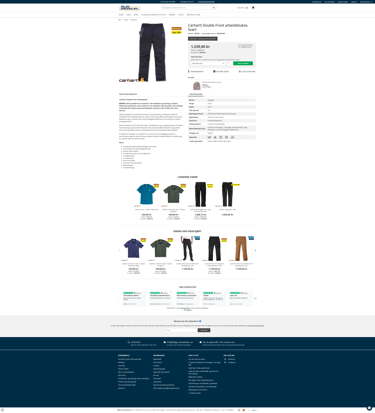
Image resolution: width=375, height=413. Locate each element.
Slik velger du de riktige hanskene (200, 380)
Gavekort (121, 388)
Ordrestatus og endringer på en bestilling (133, 378)
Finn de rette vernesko (196, 359)
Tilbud (126, 20)
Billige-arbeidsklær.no (125, 410)
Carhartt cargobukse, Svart (227, 209)
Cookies (156, 366)
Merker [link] (172, 15)
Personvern (157, 362)
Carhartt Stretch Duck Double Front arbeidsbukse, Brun (241, 265)
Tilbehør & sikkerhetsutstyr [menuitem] (153, 15)
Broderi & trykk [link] (193, 15)
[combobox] (188, 7)
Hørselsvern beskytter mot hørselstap (202, 387)
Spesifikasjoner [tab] (196, 94)
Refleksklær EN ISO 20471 (197, 390)
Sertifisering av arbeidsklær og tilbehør (202, 383)
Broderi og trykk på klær (127, 382)
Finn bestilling (329, 2)
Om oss (156, 375)
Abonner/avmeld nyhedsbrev (164, 385)
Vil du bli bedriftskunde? (127, 385)
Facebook (231, 359)
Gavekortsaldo (343, 2)
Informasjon (159, 355)
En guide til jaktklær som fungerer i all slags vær (204, 363)
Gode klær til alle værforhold (198, 368)
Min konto (122, 375)
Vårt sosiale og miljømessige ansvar (166, 388)
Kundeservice (316, 2)
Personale (157, 378)
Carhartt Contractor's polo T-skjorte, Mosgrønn (173, 210)
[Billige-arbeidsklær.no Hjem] (129, 8)
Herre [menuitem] (121, 15)
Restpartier (133, 20)
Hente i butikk (123, 369)
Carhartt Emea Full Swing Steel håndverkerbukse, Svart (214, 265)
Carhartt (211, 100)
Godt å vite (193, 355)
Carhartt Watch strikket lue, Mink (211, 82)
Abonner (204, 330)
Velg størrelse (196, 57)
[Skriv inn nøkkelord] (214, 7)
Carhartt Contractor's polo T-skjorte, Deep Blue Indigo (133, 265)
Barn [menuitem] (136, 15)
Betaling (121, 362)
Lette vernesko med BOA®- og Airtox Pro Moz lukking (203, 372)
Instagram (232, 362)
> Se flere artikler (194, 393)
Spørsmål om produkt (161, 372)
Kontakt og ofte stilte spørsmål (129, 359)
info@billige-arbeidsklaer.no (180, 342)
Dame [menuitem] (128, 15)
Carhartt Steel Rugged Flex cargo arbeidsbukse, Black (200, 210)
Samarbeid (157, 382)
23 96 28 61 (136, 342)
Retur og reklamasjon (126, 372)
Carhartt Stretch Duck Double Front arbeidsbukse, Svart (187, 265)
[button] (369, 408)
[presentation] (254, 250)
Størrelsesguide (159, 369)
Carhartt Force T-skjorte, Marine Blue (146, 209)
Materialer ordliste (195, 377)
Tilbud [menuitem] (181, 15)
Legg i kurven (243, 63)
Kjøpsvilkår (157, 359)
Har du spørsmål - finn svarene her (219, 342)
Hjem (119, 20)
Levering (121, 366)
